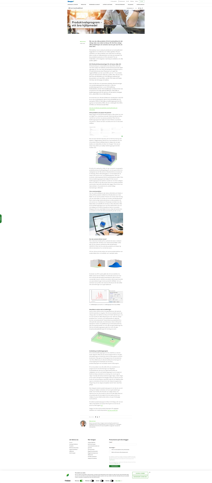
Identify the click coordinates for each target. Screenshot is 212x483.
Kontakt (141, 1)
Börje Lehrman (83, 41)
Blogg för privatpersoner (93, 453)
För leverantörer (91, 449)
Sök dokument (122, 1)
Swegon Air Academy (92, 458)
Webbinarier (90, 454)
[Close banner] (149, 472)
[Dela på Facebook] (142, 8)
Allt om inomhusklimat (75, 8)
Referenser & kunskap (73, 447)
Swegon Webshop (91, 442)
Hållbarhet (71, 451)
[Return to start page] (71, 1)
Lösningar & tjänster (73, 444)
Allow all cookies (140, 473)
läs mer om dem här (112, 410)
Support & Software (73, 449)
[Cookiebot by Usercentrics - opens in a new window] (67, 481)
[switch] (92, 481)
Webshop (132, 1)
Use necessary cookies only (140, 476)
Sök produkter (114, 1)
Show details (118, 480)
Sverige (136, 1)
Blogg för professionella (93, 451)
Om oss (70, 442)
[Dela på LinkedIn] (140, 8)
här (102, 405)
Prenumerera (130, 8)
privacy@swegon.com (116, 463)
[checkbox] (122, 451)
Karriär (127, 1)
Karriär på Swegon (92, 444)
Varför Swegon (72, 453)
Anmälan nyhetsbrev (92, 456)
